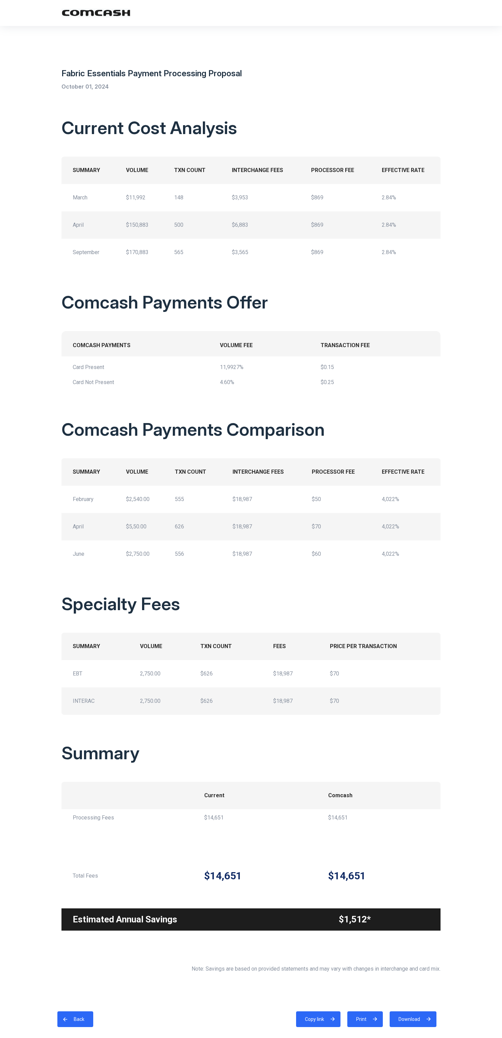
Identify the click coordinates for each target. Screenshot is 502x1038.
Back (79, 1019)
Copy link (315, 1016)
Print (361, 1019)
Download (409, 1019)
